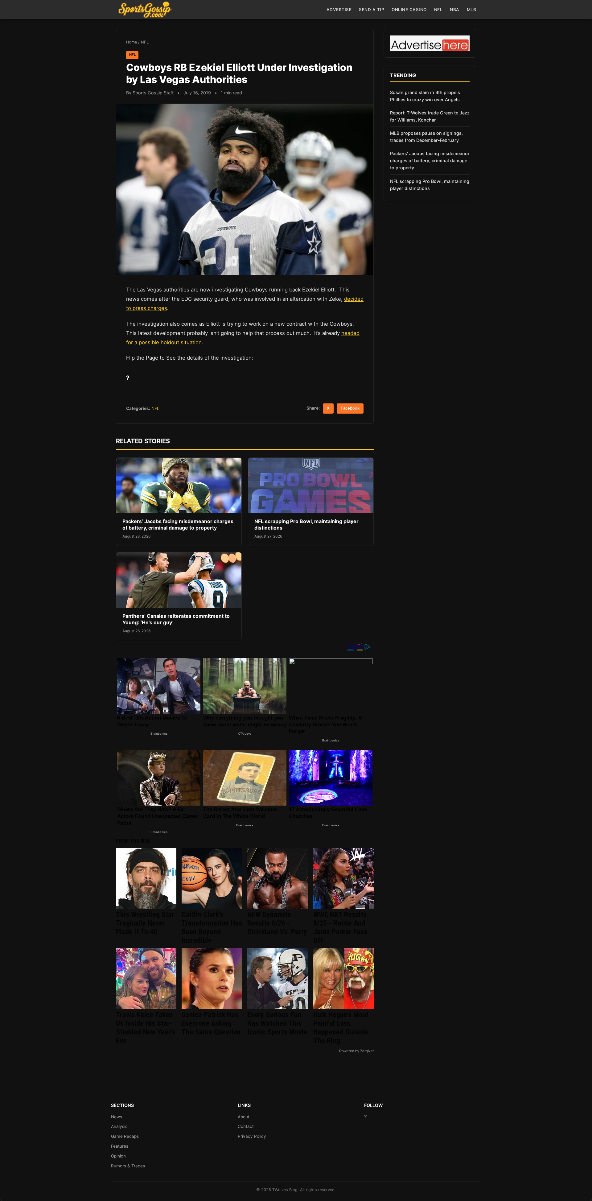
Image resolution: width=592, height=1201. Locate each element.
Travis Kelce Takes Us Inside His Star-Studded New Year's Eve (145, 1027)
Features (119, 1146)
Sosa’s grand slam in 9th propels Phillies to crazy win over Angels (425, 96)
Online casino (409, 9)
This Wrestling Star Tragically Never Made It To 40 (145, 923)
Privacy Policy (252, 1136)
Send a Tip (371, 9)
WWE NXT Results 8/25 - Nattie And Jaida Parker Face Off (340, 927)
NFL (438, 9)
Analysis (119, 1126)
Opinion (118, 1156)
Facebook (350, 408)
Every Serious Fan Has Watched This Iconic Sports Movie (277, 1023)
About (243, 1116)
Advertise (339, 9)
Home (131, 42)
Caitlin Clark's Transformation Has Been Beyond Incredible (212, 927)
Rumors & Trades (128, 1165)
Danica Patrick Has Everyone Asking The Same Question (211, 1023)
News (116, 1116)
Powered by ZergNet (356, 1051)
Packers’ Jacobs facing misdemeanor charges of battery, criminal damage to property (177, 524)
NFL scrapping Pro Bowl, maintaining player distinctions (429, 185)
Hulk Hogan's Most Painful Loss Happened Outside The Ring (340, 1027)
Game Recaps (125, 1136)
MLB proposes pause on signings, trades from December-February (426, 136)
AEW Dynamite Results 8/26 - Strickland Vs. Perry (277, 923)
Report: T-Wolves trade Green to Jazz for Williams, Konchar (430, 116)
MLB (471, 9)
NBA (454, 9)
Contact (246, 1126)
